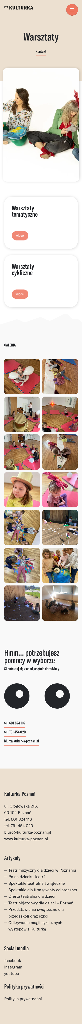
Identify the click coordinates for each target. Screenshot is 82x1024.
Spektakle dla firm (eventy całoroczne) (42, 889)
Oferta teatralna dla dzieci (31, 896)
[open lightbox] (22, 376)
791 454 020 (22, 825)
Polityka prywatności (23, 998)
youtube (11, 973)
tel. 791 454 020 (15, 732)
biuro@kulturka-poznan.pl (21, 741)
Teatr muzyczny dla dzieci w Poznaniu (42, 870)
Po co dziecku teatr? (26, 876)
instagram (13, 967)
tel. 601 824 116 (14, 723)
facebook (12, 960)
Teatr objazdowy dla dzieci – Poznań (40, 902)
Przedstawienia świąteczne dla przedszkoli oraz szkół (36, 912)
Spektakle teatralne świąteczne (36, 883)
